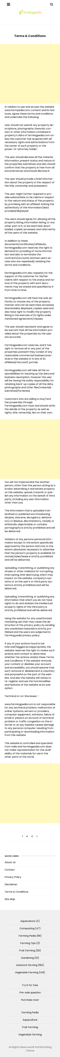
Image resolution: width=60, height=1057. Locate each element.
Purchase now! (30, 1000)
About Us (10, 862)
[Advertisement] (30, 74)
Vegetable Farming (26, 972)
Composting (27, 928)
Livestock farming (26, 965)
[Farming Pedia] (30, 12)
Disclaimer (11, 884)
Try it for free (30, 985)
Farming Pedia (27, 936)
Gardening (27, 958)
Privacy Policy (13, 877)
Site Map (10, 899)
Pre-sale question (30, 992)
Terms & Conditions (16, 892)
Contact (10, 869)
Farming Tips (28, 943)
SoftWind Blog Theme (39, 1048)
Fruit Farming (27, 950)
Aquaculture (27, 921)
